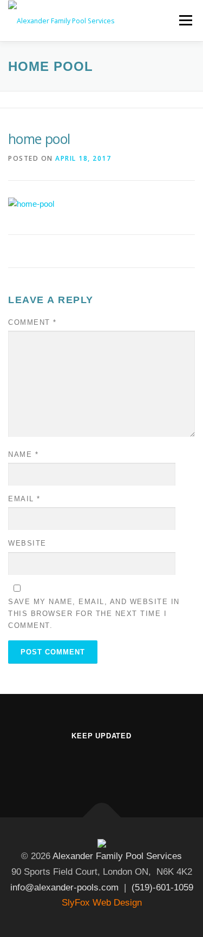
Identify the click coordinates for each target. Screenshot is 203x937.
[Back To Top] (101, 817)
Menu (185, 20)
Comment (32, 322)
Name (23, 454)
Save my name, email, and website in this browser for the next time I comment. (94, 614)
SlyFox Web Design (102, 902)
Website (27, 543)
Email (24, 499)
